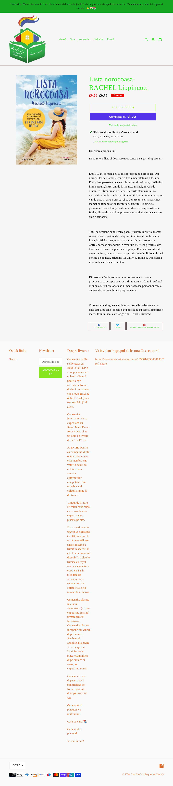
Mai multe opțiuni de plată (123, 125)
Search (13, 359)
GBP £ (16, 765)
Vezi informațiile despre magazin (110, 141)
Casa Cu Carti (137, 774)
